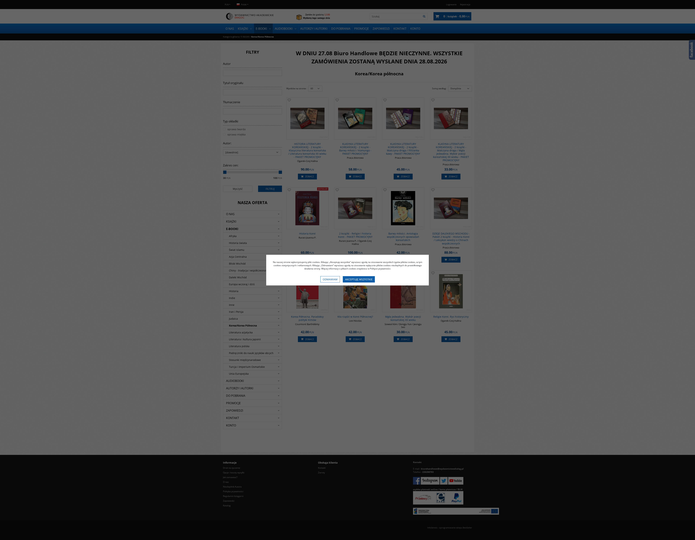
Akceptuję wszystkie (358, 279)
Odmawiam (330, 279)
